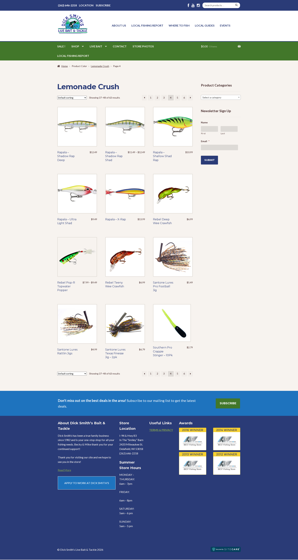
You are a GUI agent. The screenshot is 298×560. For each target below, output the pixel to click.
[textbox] (221, 97)
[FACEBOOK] (188, 5)
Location (86, 5)
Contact (120, 46)
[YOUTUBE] (193, 5)
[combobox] (221, 97)
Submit (209, 160)
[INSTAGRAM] (198, 5)
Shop (75, 46)
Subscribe (103, 5)
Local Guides (205, 25)
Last (223, 133)
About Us (119, 25)
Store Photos (143, 46)
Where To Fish (179, 25)
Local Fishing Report (147, 25)
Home (64, 66)
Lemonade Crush (100, 66)
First (203, 133)
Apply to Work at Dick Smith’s (86, 483)
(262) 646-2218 (67, 5)
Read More (64, 470)
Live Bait (96, 46)
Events (225, 25)
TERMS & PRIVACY (161, 429)
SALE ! (61, 46)
